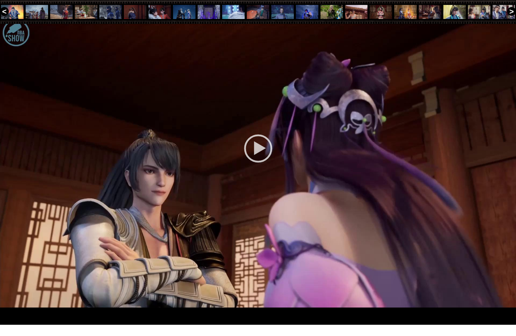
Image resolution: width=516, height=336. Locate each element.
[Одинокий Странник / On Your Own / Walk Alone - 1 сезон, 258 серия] (258, 12)
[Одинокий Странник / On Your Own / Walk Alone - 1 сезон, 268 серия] (503, 12)
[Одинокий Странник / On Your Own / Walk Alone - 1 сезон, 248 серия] (12, 12)
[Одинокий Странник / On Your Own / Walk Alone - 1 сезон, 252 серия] (110, 12)
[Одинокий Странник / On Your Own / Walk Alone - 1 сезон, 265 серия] (430, 12)
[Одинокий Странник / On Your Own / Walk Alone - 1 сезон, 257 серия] (233, 12)
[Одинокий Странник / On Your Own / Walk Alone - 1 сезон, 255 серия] (184, 12)
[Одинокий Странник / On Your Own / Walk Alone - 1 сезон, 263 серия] (381, 12)
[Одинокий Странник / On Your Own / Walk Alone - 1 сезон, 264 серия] (405, 12)
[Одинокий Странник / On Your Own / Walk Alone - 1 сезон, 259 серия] (282, 12)
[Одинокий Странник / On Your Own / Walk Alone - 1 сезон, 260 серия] (307, 12)
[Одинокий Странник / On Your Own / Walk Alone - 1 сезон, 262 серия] (356, 12)
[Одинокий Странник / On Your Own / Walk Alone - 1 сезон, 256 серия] (209, 12)
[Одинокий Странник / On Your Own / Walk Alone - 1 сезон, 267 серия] (479, 12)
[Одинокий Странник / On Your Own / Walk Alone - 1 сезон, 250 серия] (61, 12)
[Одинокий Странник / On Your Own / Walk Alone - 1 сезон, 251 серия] (86, 12)
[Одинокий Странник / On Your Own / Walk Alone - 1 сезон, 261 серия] (331, 12)
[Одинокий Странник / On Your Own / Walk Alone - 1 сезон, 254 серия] (159, 12)
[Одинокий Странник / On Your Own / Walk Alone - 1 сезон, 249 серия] (37, 12)
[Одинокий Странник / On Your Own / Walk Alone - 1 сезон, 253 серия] (135, 12)
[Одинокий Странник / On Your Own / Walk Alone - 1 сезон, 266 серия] (454, 12)
